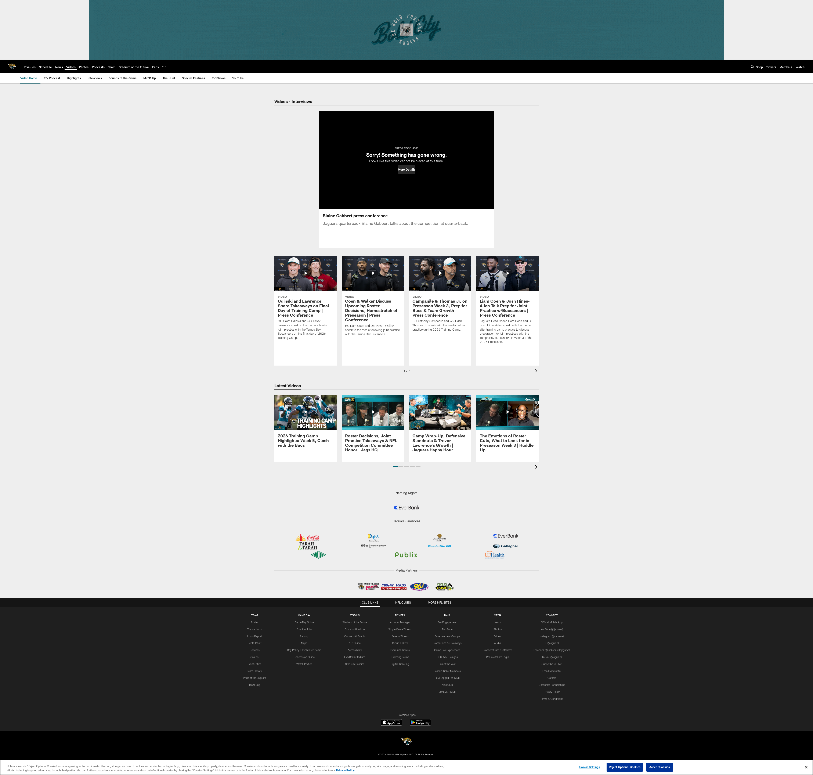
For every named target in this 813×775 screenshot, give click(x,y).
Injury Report (254, 636)
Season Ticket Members (447, 670)
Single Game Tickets (400, 629)
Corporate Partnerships (552, 684)
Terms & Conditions (551, 698)
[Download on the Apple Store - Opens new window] (391, 722)
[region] (406, 767)
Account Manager (400, 622)
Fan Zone (447, 629)
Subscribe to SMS (552, 663)
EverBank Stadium (354, 656)
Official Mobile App (552, 622)
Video (497, 636)
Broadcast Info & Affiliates (497, 649)
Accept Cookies (659, 767)
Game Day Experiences (447, 649)
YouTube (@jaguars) (552, 629)
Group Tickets (400, 642)
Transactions (254, 629)
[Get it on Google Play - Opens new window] (420, 724)
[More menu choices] (164, 66)
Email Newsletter (551, 670)
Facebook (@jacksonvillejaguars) (552, 649)
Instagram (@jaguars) (552, 636)
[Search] (752, 67)
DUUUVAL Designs (447, 656)
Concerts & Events (354, 636)
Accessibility (355, 649)
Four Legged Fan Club (447, 677)
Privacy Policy (552, 691)
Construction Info (355, 629)
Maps (304, 642)
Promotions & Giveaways (447, 642)
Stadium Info (304, 629)
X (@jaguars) (552, 642)
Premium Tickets (400, 649)
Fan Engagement (447, 622)
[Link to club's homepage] (12, 66)
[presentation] (537, 371)
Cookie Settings (589, 767)
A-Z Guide (355, 642)
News (498, 622)
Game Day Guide (304, 622)
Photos (498, 629)
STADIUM (355, 615)
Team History (254, 670)
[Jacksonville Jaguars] (406, 742)
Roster (254, 622)
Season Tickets (400, 636)
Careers (552, 677)
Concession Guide (304, 656)
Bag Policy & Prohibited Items (304, 649)
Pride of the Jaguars (254, 677)
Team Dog (254, 684)
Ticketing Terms (400, 656)
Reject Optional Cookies (624, 767)
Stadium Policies (354, 663)
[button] (406, 169)
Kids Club (447, 684)
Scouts (254, 656)
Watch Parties (304, 663)
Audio (497, 642)
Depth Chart (254, 642)
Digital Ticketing (400, 663)
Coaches (255, 649)
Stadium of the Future (354, 622)
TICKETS (400, 615)
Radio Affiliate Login (497, 656)
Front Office (254, 663)
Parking (304, 636)
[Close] (806, 767)
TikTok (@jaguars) (552, 656)
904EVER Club (447, 691)
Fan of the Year (447, 663)
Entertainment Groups (447, 636)
